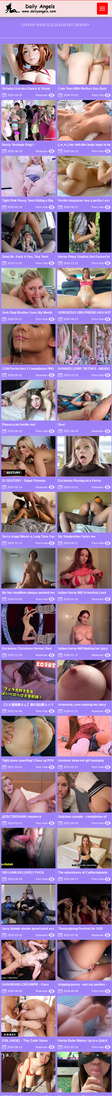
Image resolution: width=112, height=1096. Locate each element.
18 (77, 25)
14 (60, 25)
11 (47, 25)
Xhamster (45, 95)
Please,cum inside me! (19, 424)
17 (72, 25)
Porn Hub (101, 95)
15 (64, 25)
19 (81, 25)
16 (68, 25)
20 (85, 25)
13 (56, 25)
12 (52, 25)
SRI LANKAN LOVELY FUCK (23, 872)
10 (44, 25)
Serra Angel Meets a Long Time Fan (28, 536)
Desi (61, 424)
